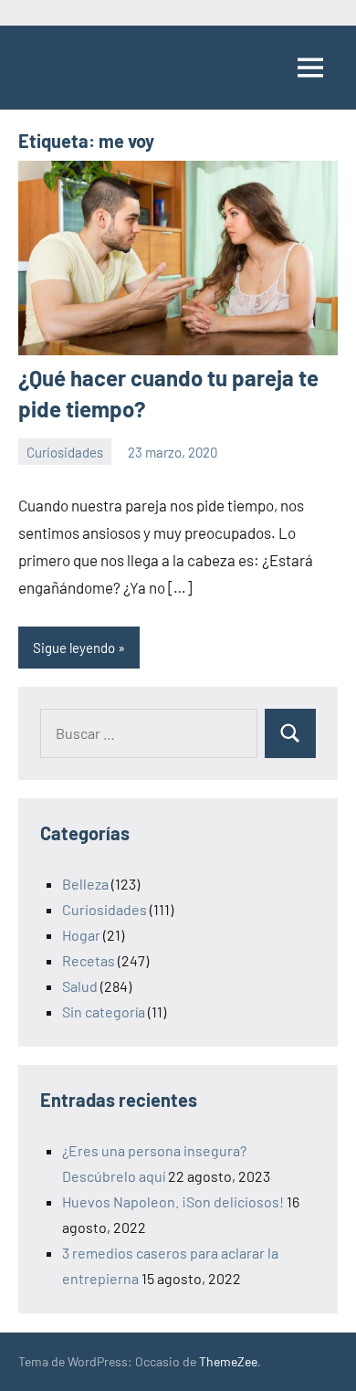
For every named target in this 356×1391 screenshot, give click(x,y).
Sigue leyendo (74, 647)
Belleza (85, 883)
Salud (80, 986)
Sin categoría (103, 1011)
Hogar (81, 934)
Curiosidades (64, 452)
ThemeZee (228, 1361)
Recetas (88, 960)
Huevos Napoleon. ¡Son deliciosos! (173, 1201)
